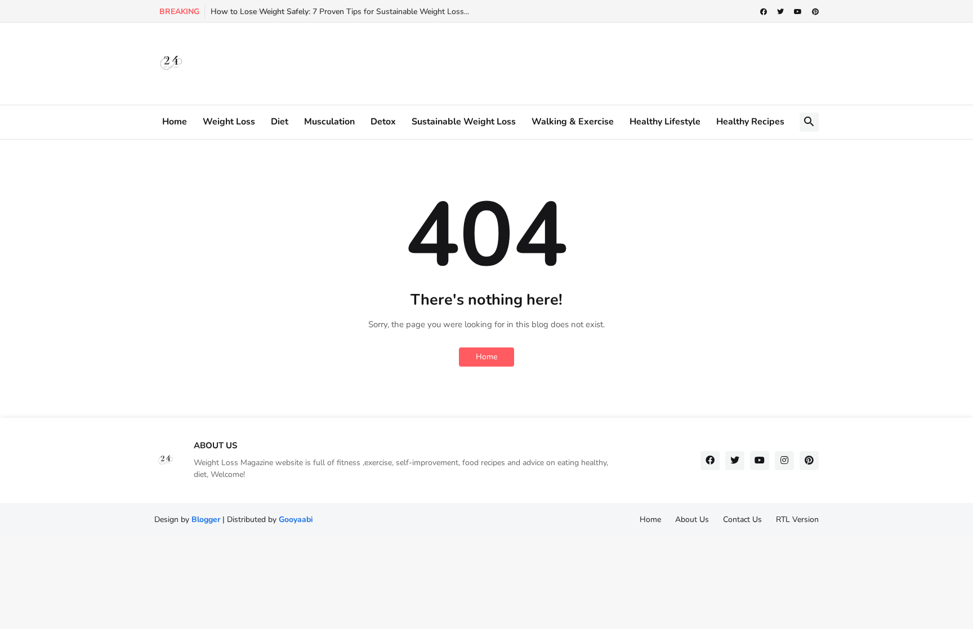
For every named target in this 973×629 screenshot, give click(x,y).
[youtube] (798, 12)
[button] (809, 122)
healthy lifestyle (665, 121)
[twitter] (780, 12)
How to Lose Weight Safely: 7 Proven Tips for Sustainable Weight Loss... (340, 11)
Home (174, 121)
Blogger (205, 519)
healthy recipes (750, 121)
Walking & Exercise (573, 121)
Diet (279, 121)
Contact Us (742, 519)
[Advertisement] (493, 62)
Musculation (329, 121)
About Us (692, 519)
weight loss (229, 121)
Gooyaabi (296, 519)
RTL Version (797, 519)
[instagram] (784, 460)
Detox (383, 121)
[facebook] (763, 12)
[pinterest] (815, 12)
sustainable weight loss (464, 121)
